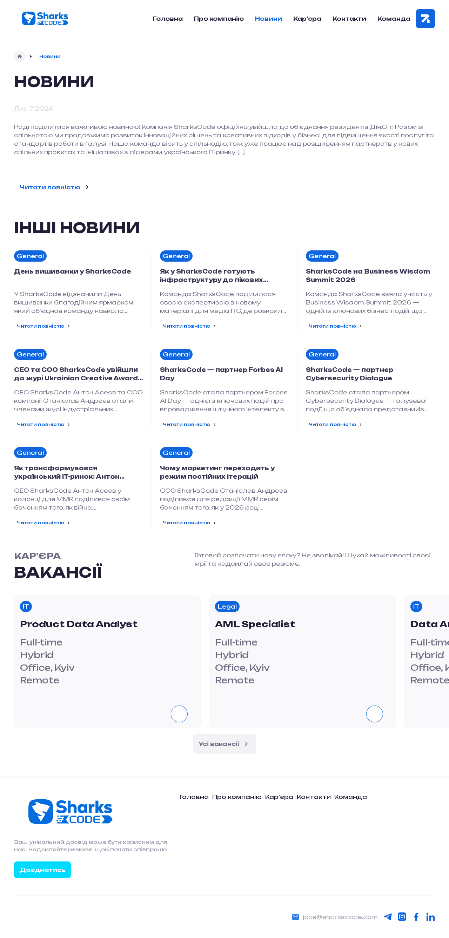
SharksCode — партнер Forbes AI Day (221, 374)
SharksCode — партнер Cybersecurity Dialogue (349, 374)
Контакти (349, 18)
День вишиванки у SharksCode (72, 271)
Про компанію (219, 18)
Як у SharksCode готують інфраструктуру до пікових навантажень (211, 276)
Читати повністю (50, 187)
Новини (268, 18)
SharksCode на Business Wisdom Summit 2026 (368, 275)
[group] (107, 661)
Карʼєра (279, 796)
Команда (393, 18)
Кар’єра (307, 18)
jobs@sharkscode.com (340, 916)
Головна (168, 18)
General (30, 256)
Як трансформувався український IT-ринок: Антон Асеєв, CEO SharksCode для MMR (76, 473)
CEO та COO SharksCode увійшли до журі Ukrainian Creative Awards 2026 (78, 374)
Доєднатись (42, 869)
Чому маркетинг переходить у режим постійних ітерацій (217, 472)
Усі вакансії (219, 743)
